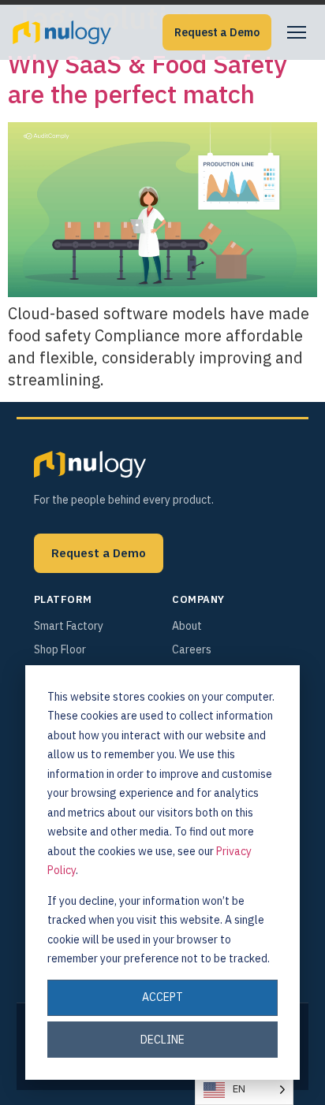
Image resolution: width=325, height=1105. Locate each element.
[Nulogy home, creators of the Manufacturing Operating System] (90, 464)
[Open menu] (296, 32)
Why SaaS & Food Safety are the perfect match (147, 78)
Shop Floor (60, 649)
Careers (191, 649)
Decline (162, 1039)
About (187, 626)
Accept (162, 997)
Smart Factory (68, 626)
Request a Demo (217, 32)
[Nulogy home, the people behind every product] (62, 32)
